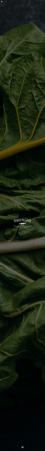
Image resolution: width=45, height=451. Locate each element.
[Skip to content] (22, 448)
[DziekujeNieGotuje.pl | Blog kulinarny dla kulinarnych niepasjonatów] (22, 222)
